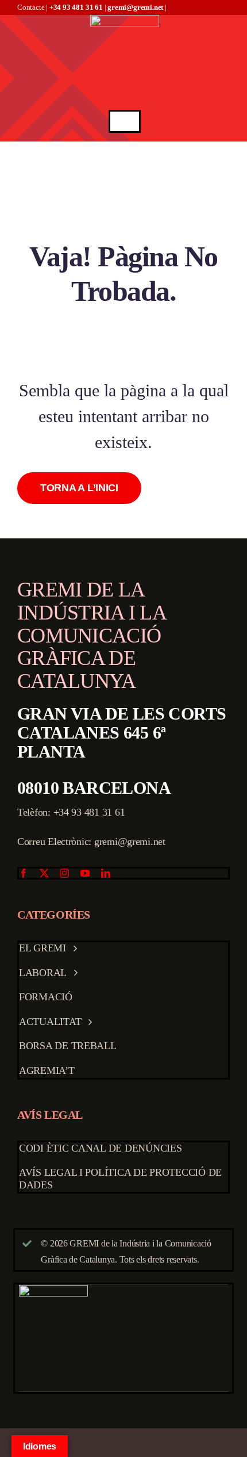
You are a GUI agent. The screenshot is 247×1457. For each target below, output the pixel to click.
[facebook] (23, 873)
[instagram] (64, 873)
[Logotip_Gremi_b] (124, 19)
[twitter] (44, 873)
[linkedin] (105, 873)
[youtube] (85, 873)
